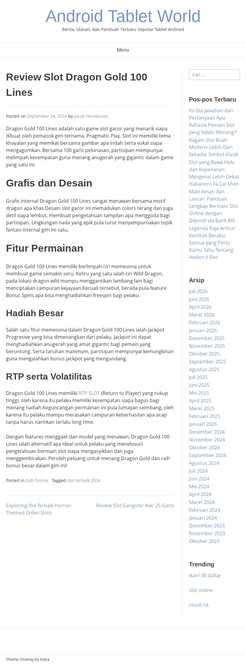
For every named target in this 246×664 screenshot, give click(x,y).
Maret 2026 (201, 314)
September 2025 (207, 361)
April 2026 (200, 307)
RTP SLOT (89, 393)
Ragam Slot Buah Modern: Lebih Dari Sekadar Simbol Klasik (213, 147)
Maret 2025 (201, 408)
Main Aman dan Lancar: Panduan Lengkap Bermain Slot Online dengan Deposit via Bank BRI (213, 206)
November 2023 (207, 533)
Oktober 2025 (204, 353)
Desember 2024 (207, 432)
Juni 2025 (199, 385)
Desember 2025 (207, 338)
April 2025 (200, 400)
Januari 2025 (203, 424)
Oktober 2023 (204, 541)
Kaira (44, 659)
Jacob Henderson (91, 116)
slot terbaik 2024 (83, 480)
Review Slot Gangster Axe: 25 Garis (135, 505)
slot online (201, 590)
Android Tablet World (123, 16)
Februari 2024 (204, 510)
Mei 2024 (199, 486)
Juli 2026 (198, 291)
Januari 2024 (203, 517)
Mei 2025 (199, 393)
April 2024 (200, 494)
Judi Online (37, 480)
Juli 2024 (198, 471)
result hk (199, 605)
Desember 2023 (207, 525)
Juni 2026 (199, 299)
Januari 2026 (203, 330)
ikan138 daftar (205, 575)
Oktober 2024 (204, 447)
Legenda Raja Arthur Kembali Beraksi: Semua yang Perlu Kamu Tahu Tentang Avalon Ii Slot (212, 242)
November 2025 (207, 346)
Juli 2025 (198, 377)
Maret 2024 (201, 502)
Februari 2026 (204, 322)
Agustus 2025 (204, 369)
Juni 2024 (199, 478)
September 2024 (207, 455)
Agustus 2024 (204, 463)
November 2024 (207, 439)
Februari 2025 (204, 416)
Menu (123, 50)
